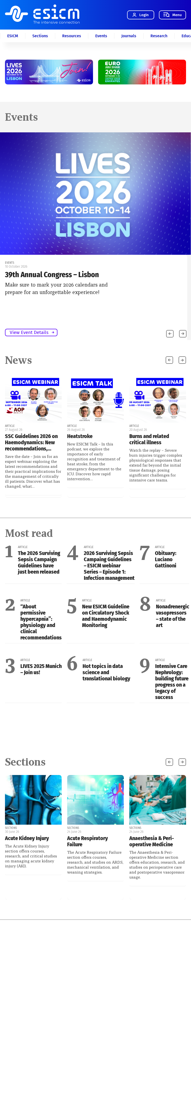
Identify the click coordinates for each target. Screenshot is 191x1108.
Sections (40, 36)
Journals (128, 36)
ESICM (12, 36)
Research (158, 36)
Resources (71, 36)
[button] (183, 333)
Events (101, 36)
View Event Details (29, 332)
